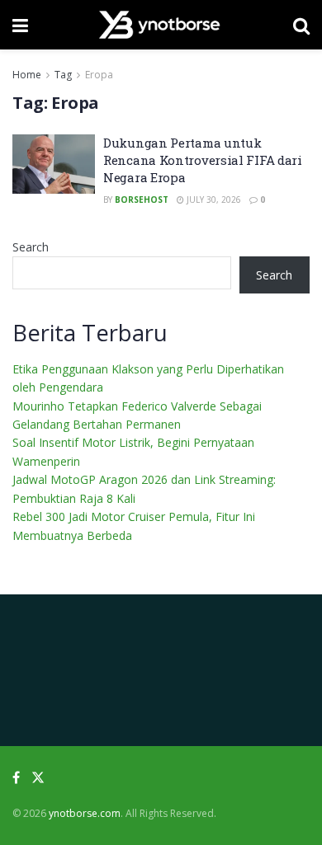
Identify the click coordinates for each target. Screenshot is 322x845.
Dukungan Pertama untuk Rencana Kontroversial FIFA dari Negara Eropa (202, 159)
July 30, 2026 (212, 199)
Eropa (99, 75)
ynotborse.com (85, 813)
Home (26, 75)
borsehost (141, 199)
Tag (63, 75)
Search (30, 247)
